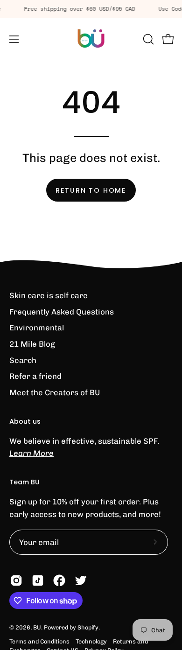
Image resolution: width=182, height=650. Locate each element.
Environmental (36, 327)
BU (37, 627)
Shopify (87, 627)
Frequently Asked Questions (61, 311)
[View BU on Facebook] (59, 580)
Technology (91, 641)
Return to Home (91, 190)
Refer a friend (35, 376)
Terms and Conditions (39, 641)
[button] (147, 39)
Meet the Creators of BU (54, 392)
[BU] (91, 39)
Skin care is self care (48, 295)
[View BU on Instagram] (16, 580)
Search (22, 360)
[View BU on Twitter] (81, 580)
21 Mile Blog (32, 344)
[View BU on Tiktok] (38, 580)
